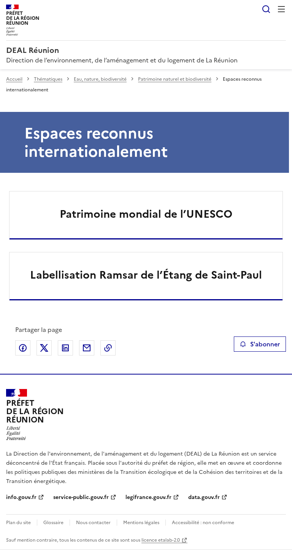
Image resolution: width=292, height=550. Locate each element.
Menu (281, 9)
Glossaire (53, 522)
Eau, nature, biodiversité (100, 79)
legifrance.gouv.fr (148, 497)
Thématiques (48, 79)
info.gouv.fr (21, 497)
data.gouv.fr (204, 497)
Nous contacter (93, 522)
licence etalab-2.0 (160, 540)
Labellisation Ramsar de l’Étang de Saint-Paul (146, 275)
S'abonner (265, 344)
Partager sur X (44, 348)
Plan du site (18, 522)
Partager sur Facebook (22, 348)
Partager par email (86, 348)
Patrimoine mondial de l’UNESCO (146, 214)
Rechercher (266, 9)
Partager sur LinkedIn (65, 348)
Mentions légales (141, 522)
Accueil (14, 79)
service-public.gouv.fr (81, 497)
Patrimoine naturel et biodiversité (174, 79)
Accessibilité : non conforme (203, 522)
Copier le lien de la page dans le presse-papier (108, 348)
